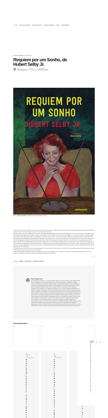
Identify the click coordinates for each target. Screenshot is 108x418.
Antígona (21, 261)
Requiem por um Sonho (38, 261)
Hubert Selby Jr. (28, 261)
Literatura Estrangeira (18, 55)
